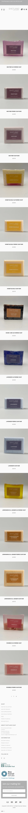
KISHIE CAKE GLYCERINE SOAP (14, 333)
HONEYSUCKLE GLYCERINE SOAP (14, 200)
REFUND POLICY (5, 721)
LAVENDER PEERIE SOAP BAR (14, 421)
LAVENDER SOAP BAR (14, 465)
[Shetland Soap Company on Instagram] (4, 9)
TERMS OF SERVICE (5, 718)
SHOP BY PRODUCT (5, 709)
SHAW (14, 807)
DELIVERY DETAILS (5, 740)
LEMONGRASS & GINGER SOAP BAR (14, 598)
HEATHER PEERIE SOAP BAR (14, 111)
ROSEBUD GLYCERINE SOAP (14, 643)
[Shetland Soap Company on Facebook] (2, 9)
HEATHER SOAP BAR (14, 155)
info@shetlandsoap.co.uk (10, 734)
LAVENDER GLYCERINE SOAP (14, 377)
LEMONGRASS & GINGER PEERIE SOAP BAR (14, 554)
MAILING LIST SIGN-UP (6, 750)
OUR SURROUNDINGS (6, 711)
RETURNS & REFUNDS (6, 747)
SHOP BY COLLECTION (6, 706)
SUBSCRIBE (14, 795)
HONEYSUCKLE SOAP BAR (14, 288)
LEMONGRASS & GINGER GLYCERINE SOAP (14, 510)
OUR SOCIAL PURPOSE (6, 714)
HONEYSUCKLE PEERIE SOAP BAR (14, 244)
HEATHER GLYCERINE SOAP (14, 67)
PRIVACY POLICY (5, 743)
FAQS (2, 716)
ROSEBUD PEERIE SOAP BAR (14, 687)
